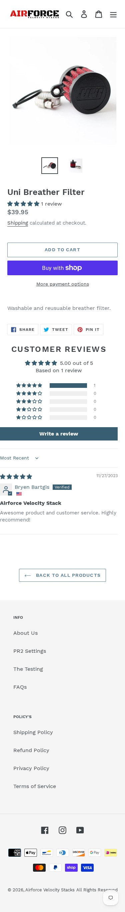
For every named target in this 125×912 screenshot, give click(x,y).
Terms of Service (34, 786)
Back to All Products (67, 575)
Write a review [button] (58, 434)
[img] (16, 476)
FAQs (20, 687)
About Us (25, 633)
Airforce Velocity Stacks (50, 889)
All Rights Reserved (97, 889)
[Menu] (113, 14)
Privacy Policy (31, 768)
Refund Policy (31, 750)
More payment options (62, 284)
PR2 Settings (29, 651)
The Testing (28, 669)
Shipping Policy (33, 732)
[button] (24, 204)
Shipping (17, 223)
